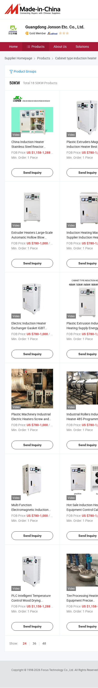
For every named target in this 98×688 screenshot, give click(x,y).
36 (34, 643)
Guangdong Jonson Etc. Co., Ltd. (54, 27)
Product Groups (24, 71)
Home (13, 46)
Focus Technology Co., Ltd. (58, 670)
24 (24, 643)
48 (44, 643)
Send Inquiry (32, 172)
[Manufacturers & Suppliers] (33, 9)
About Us (60, 46)
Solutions (82, 46)
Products (37, 46)
